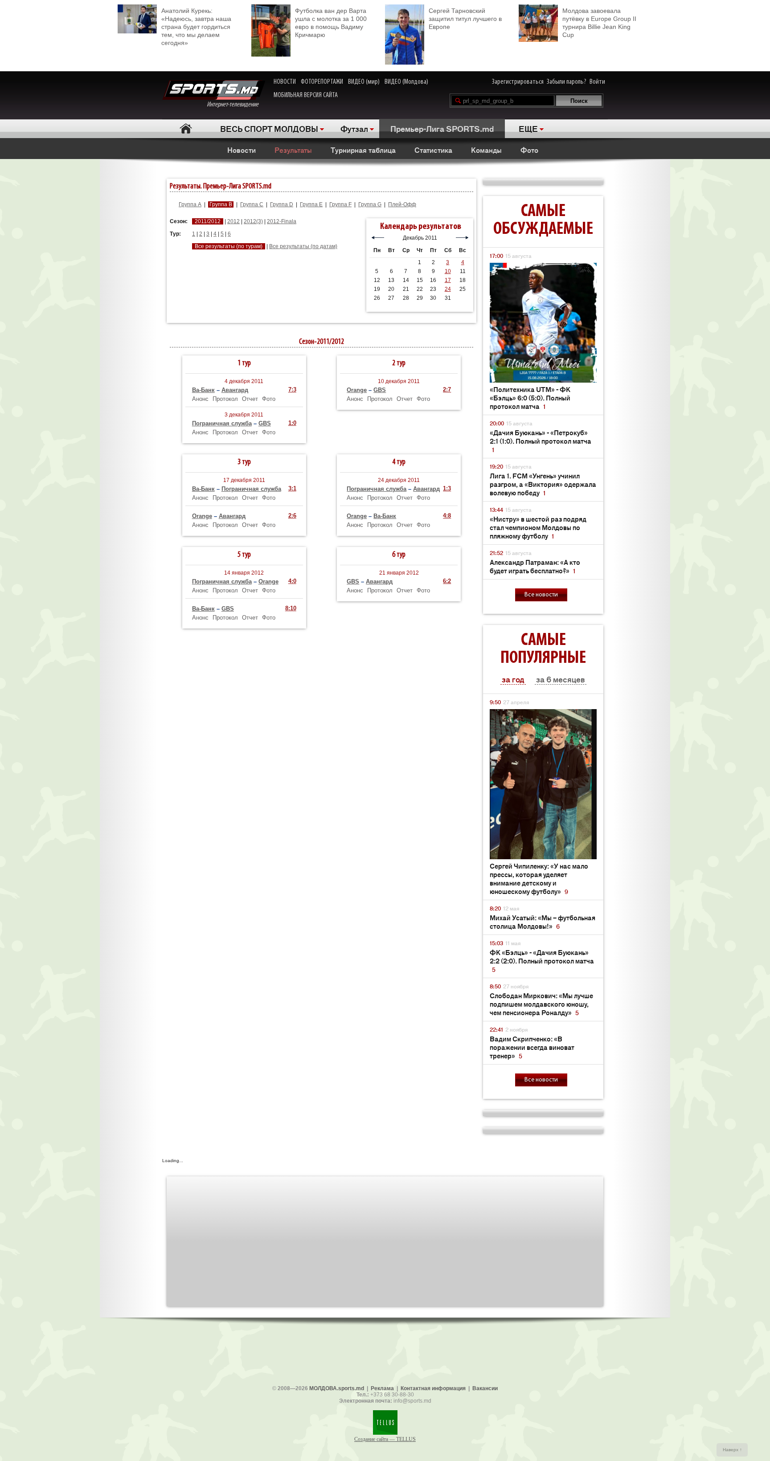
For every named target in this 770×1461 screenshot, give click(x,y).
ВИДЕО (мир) (364, 82)
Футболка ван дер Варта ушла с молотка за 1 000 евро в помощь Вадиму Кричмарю (331, 22)
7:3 (292, 389)
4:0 (292, 581)
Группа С (251, 204)
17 (448, 280)
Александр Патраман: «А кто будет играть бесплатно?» (535, 566)
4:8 (447, 515)
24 (448, 289)
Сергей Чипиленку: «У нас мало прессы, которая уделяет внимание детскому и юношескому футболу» (539, 878)
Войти (597, 82)
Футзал (354, 128)
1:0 (292, 423)
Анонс (200, 399)
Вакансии (485, 1388)
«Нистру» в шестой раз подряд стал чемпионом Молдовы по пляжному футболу (538, 527)
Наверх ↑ (732, 1449)
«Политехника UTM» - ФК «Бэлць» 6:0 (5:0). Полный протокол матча (530, 397)
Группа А (190, 204)
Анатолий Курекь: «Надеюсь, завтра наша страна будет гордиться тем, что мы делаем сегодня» (196, 26)
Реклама (382, 1388)
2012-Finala (281, 221)
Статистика (433, 150)
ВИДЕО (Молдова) (406, 82)
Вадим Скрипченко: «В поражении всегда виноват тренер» (532, 1047)
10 (448, 271)
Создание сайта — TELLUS (385, 1439)
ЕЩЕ (528, 128)
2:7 (447, 389)
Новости (241, 150)
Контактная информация (433, 1388)
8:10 (290, 608)
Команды (486, 150)
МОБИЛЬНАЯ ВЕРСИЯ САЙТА (306, 95)
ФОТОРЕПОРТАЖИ (322, 82)
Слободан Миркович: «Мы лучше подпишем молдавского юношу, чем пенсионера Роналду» (541, 1003)
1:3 (447, 488)
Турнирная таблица (363, 150)
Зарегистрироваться (518, 82)
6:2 (447, 581)
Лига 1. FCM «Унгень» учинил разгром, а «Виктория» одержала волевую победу (543, 484)
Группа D (281, 204)
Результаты (293, 150)
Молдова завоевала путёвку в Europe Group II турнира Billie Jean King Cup (599, 22)
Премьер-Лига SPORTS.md (442, 128)
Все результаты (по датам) (303, 246)
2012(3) (253, 221)
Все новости (541, 595)
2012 (233, 221)
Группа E (311, 204)
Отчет (250, 399)
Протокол (225, 399)
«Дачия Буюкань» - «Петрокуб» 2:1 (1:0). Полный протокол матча (540, 440)
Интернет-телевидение (236, 104)
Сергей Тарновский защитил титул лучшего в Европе (465, 18)
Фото (529, 150)
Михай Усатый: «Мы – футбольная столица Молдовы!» (542, 921)
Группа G (369, 204)
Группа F (340, 204)
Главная (185, 128)
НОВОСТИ (285, 82)
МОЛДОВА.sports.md (336, 1388)
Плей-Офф (402, 204)
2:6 (292, 515)
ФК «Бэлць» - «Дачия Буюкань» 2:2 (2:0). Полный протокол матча (542, 960)
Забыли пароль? (566, 82)
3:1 (292, 488)
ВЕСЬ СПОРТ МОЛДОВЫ (269, 128)
